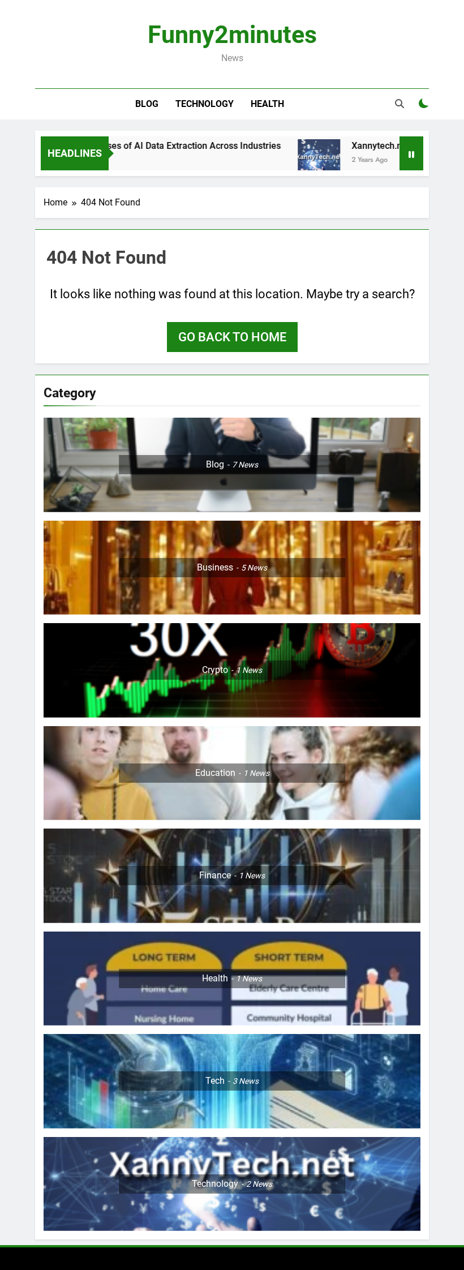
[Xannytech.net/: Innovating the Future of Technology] (291, 160)
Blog (146, 103)
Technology (204, 103)
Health (267, 103)
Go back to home (232, 337)
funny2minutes (232, 34)
